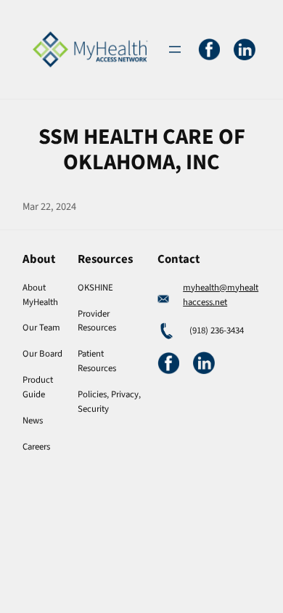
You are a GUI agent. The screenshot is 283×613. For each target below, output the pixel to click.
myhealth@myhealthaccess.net (220, 295)
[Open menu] (175, 49)
